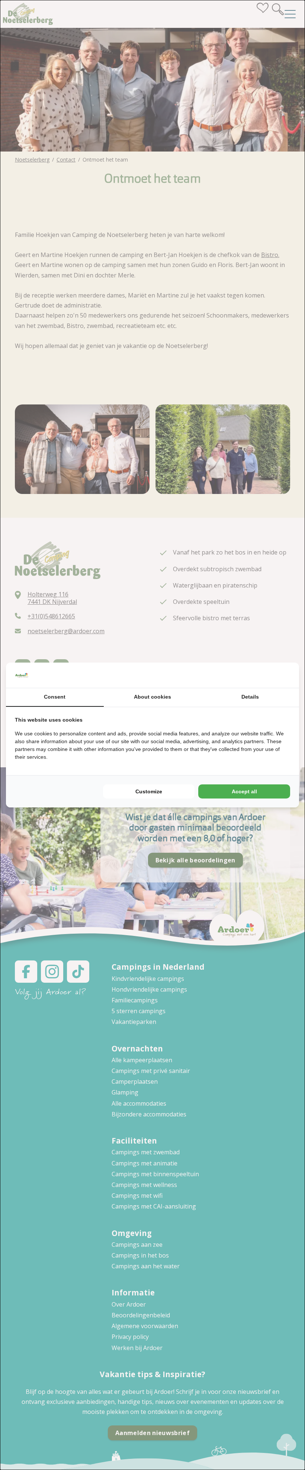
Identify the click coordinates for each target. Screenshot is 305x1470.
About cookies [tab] (152, 697)
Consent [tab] (54, 697)
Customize (148, 791)
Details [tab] (250, 697)
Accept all (244, 791)
